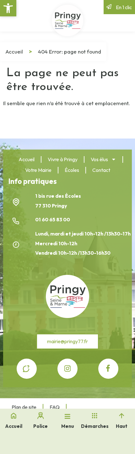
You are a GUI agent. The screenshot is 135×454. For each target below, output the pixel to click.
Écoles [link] (72, 170)
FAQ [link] (55, 407)
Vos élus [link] (99, 159)
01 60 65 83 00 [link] (53, 219)
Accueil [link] (14, 51)
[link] (8, 8)
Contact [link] (101, 170)
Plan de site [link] (24, 407)
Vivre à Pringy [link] (63, 159)
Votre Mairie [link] (38, 170)
